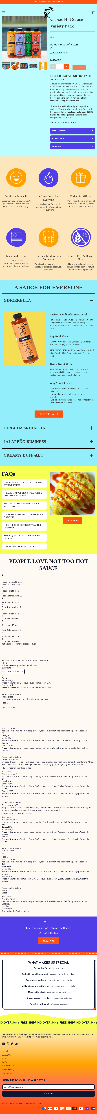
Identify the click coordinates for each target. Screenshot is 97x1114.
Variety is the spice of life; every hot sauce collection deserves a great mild (48, 267)
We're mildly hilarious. (48, 933)
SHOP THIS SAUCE (48, 414)
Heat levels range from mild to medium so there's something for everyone (48, 207)
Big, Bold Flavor (60, 336)
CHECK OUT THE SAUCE (64, 122)
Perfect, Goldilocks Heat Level (68, 314)
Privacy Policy (8, 1065)
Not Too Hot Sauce (16, 1103)
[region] (48, 652)
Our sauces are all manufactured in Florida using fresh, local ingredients (16, 263)
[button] (88, 12)
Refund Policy (8, 1069)
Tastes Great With (61, 364)
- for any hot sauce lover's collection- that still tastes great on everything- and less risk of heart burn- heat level (72, 395)
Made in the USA (16, 256)
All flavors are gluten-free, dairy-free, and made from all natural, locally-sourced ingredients (81, 267)
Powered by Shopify (33, 1103)
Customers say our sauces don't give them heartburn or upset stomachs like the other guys (16, 204)
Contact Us (7, 1073)
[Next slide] (41, 65)
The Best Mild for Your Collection (48, 257)
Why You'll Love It (61, 383)
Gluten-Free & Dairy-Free (80, 257)
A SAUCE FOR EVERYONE (48, 287)
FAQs (8, 474)
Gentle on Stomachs (16, 196)
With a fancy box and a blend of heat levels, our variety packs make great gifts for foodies (81, 204)
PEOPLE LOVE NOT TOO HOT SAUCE (48, 564)
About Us (6, 1055)
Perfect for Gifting (80, 196)
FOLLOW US (48, 941)
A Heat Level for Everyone (48, 198)
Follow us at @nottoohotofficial (48, 928)
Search (5, 1051)
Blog (4, 1058)
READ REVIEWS (60, 53)
